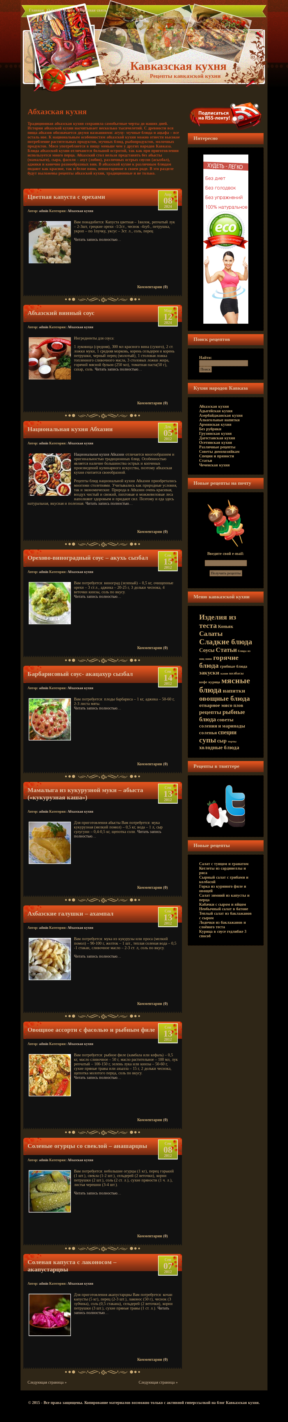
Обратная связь (92, 10)
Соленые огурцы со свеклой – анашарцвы (87, 1145)
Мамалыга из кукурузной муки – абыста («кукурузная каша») (85, 793)
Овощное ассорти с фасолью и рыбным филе (91, 1029)
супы (207, 740)
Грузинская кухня (215, 433)
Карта (69, 10)
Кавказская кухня (178, 65)
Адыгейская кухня (216, 411)
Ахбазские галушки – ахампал (70, 913)
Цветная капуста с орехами (66, 196)
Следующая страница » (47, 1382)
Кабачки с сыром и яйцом (222, 904)
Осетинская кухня (215, 442)
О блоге (54, 10)
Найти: (205, 358)
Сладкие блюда (225, 642)
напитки (234, 690)
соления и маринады (222, 726)
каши (224, 673)
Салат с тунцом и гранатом (224, 864)
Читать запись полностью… (97, 239)
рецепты (210, 712)
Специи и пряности (216, 456)
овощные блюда (224, 698)
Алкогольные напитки (219, 420)
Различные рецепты (217, 447)
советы (225, 719)
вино (208, 658)
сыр (222, 741)
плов (238, 705)
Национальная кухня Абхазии (70, 429)
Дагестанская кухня (217, 438)
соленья (208, 732)
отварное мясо (215, 705)
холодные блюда (219, 747)
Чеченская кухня (214, 465)
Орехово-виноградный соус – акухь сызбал (88, 557)
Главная (36, 10)
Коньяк (225, 626)
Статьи (205, 460)
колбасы (236, 673)
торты (232, 741)
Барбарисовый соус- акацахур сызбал (80, 673)
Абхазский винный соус (61, 312)
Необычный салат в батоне (223, 909)
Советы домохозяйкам (219, 451)
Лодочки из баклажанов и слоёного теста (222, 924)
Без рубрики (210, 429)
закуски (209, 672)
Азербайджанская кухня (221, 415)
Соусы (207, 650)
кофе (203, 682)
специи (227, 732)
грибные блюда (233, 666)
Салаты (211, 633)
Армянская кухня (215, 424)
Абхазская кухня (80, 211)
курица (214, 682)
